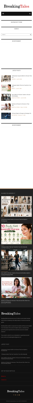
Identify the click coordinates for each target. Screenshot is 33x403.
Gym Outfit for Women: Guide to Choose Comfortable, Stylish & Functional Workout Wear (15, 358)
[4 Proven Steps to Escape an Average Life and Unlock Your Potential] (6, 115)
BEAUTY (13, 88)
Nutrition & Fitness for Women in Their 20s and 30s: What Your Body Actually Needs (15, 363)
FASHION (13, 79)
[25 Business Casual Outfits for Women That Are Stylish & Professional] (6, 78)
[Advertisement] (13, 56)
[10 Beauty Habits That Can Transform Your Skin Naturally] (6, 87)
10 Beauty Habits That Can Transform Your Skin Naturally (14, 247)
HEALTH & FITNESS (16, 97)
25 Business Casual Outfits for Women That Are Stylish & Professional (14, 350)
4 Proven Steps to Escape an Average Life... (22, 113)
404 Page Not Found (16, 22)
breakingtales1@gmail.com (14, 337)
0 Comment (8, 222)
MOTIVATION (14, 115)
